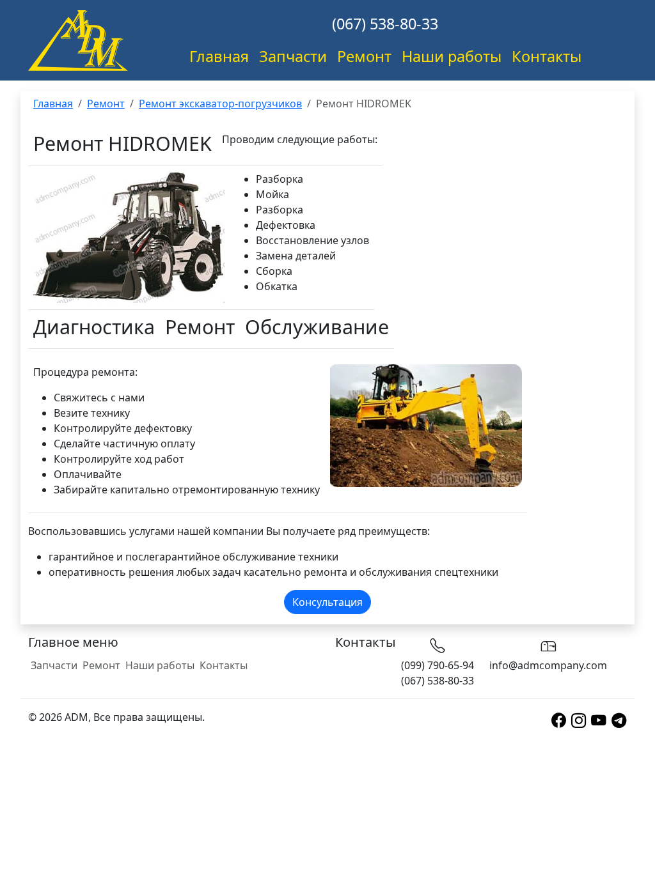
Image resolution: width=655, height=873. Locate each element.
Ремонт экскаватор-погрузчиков (220, 104)
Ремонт (364, 56)
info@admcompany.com (548, 665)
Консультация (327, 602)
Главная (219, 56)
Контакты (546, 56)
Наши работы (451, 56)
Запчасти (293, 56)
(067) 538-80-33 (385, 23)
